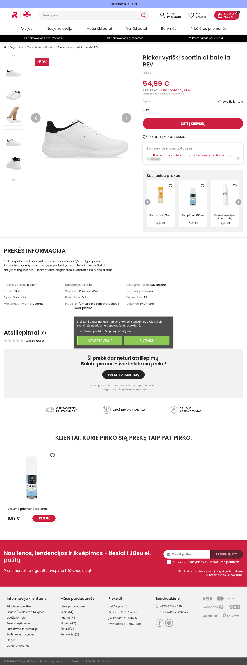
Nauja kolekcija (59, 28)
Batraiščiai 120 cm (160, 215)
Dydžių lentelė (16, 618)
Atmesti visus (100, 340)
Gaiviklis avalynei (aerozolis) (225, 216)
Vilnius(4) (67, 612)
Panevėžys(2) (70, 634)
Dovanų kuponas (18, 646)
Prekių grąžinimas (18, 623)
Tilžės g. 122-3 (117, 612)
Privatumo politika (19, 606)
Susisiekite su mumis (174, 612)
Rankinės (168, 28)
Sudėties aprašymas (20, 634)
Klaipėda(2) (68, 623)
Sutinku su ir (206, 562)
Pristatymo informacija (22, 629)
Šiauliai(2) (67, 629)
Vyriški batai (136, 28)
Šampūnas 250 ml (192, 215)
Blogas (11, 640)
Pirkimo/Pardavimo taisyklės (25, 612)
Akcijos (26, 28)
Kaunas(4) (68, 618)
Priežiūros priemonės (209, 28)
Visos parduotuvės (73, 606)
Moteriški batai (99, 28)
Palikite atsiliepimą (123, 374)
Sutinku (147, 340)
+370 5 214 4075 (171, 606)
